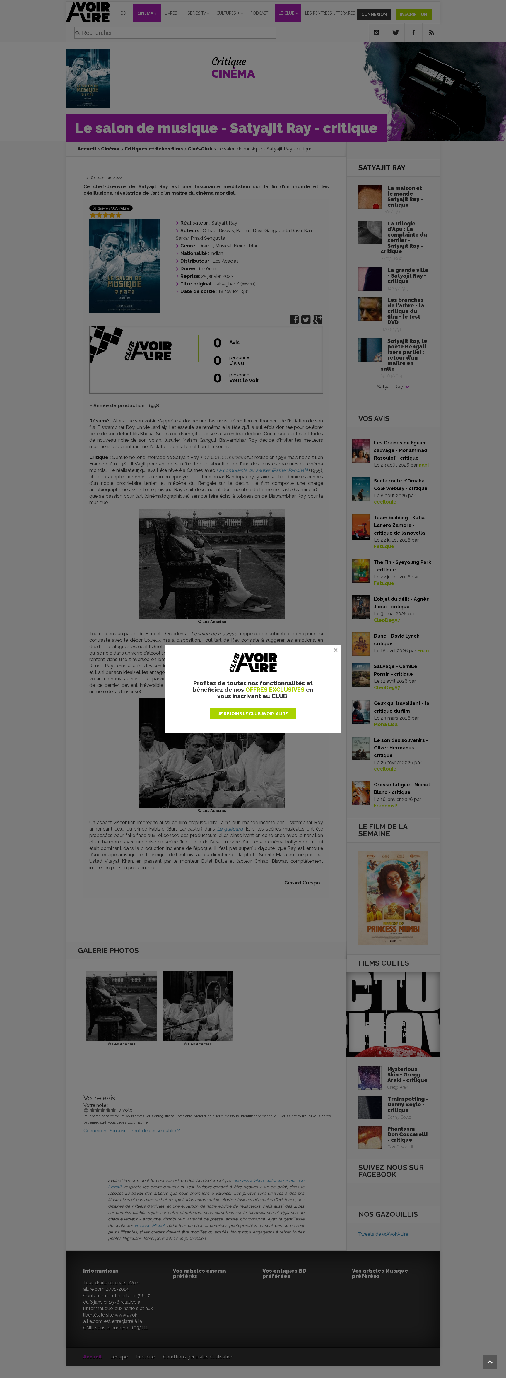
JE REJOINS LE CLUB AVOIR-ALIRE (253, 713)
